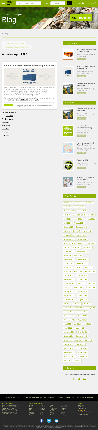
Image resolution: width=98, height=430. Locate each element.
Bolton (31, 409)
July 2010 (67, 360)
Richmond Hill (64, 407)
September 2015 (81, 263)
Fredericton (43, 411)
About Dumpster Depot (65, 397)
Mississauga (53, 408)
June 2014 (91, 283)
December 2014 (81, 275)
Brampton (31, 411)
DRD (10, 3)
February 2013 (90, 308)
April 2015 (67, 271)
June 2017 (91, 243)
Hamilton (42, 415)
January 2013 (68, 312)
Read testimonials (83, 414)
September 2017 (69, 243)
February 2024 (79, 207)
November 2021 (89, 215)
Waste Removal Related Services (10, 407)
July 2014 (81, 283)
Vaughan (63, 412)
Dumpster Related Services (31, 397)
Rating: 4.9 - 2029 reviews (85, 411)
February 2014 (90, 287)
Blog (6, 34)
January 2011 (68, 348)
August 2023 (82, 211)
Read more (8, 105)
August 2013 (82, 300)
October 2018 (68, 227)
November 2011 (83, 332)
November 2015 (83, 259)
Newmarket (53, 409)
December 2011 (69, 332)
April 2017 (76, 247)
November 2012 (69, 316)
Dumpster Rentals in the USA (9, 413)
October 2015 (68, 263)
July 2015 (78, 267)
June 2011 (78, 340)
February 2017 (69, 251)
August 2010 (82, 356)
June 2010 (76, 360)
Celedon (31, 413)
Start (81, 17)
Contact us (81, 407)
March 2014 (78, 287)
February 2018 (69, 235)
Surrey (62, 409)
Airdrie (31, 405)
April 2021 (67, 219)
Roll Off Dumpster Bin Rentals (9, 405)
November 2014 (69, 279)
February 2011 (80, 344)
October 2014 (82, 279)
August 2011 (68, 340)
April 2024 (67, 207)
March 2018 (87, 231)
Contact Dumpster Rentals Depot (10, 411)
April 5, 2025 (9, 116)
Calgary (31, 415)
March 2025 (5, 122)
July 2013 (67, 304)
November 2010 (69, 352)
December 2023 (69, 211)
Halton (41, 413)
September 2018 (81, 227)
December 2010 (81, 348)
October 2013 (82, 296)
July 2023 (67, 215)
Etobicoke (42, 409)
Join (79, 3)
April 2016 (67, 255)
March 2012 (68, 328)
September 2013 (69, 300)
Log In (91, 3)
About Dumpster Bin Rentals (9, 409)
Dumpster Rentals (12, 397)
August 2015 (68, 267)
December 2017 (69, 239)
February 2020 (79, 223)
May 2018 (76, 231)
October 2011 (68, 336)
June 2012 (67, 324)
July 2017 (81, 243)
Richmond (63, 405)
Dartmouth (42, 407)
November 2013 (69, 296)
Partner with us (82, 408)
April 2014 (67, 287)
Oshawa (52, 413)
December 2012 (81, 312)
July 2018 (67, 231)
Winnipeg (63, 415)
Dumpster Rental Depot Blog (9, 412)
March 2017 (87, 247)
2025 (7, 135)
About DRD (81, 405)
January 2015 (68, 275)
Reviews (90, 397)
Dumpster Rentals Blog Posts (17, 47)
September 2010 (69, 356)
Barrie (30, 408)
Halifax (41, 412)
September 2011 (81, 336)
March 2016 (78, 255)
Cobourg (42, 405)
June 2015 (88, 267)
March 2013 (78, 308)
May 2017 (67, 247)
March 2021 (78, 219)
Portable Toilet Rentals (8, 408)
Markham (52, 405)
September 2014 (69, 283)
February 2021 (90, 219)
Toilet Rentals (49, 397)
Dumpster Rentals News (14, 43)
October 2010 (82, 352)
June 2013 (76, 304)
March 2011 (68, 344)
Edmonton (42, 408)
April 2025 (78, 203)
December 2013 (81, 291)
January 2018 (81, 235)
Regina (52, 415)
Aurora (31, 407)
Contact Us (80, 397)
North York (53, 411)
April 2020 (67, 223)
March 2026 (5, 129)
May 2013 (87, 304)
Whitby (62, 413)
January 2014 (68, 291)
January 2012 (79, 328)
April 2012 (87, 324)
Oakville (52, 412)
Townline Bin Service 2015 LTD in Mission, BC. (23, 100)
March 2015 (78, 271)
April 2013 (67, 308)
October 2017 (82, 239)
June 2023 (76, 215)
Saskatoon (63, 408)
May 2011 (88, 340)
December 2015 (69, 259)
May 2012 (77, 324)
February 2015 (90, 271)
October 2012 (82, 316)
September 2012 (69, 320)
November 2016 (82, 251)
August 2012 (82, 320)
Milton (51, 407)
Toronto (63, 411)
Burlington (32, 412)
